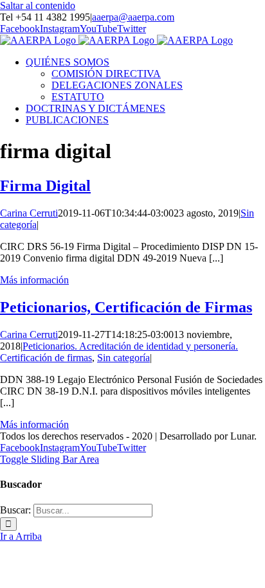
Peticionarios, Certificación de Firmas (126, 307)
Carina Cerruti (29, 213)
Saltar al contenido (37, 5)
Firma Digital (45, 185)
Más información (34, 279)
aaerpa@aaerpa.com (133, 17)
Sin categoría (123, 357)
